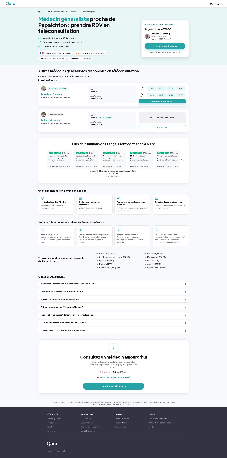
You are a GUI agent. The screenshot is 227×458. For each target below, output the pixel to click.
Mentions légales (53, 451)
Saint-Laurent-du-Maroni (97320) (114, 257)
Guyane (73, 12)
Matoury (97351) (106, 260)
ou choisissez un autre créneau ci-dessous (165, 52)
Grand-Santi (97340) (156, 267)
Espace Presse (120, 427)
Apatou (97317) (154, 264)
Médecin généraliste (56, 12)
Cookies (152, 427)
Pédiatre (50, 427)
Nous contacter (121, 423)
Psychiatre (51, 431)
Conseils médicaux (88, 431)
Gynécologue (52, 423)
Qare (40, 12)
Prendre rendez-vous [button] (162, 101)
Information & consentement (160, 423)
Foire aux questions (122, 419)
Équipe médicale (87, 423)
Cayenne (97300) (107, 253)
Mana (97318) (153, 260)
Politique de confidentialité (159, 419)
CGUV (64, 451)
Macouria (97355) (155, 253)
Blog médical (86, 419)
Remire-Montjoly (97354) (110, 267)
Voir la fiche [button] (162, 127)
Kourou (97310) (106, 264)
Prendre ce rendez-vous (165, 46)
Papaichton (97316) (89, 12)
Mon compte (215, 4)
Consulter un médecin (112, 386)
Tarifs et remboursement (90, 427)
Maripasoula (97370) (156, 257)
